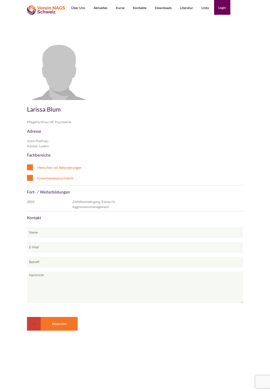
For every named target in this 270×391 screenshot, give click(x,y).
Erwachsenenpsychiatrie (55, 178)
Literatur (186, 8)
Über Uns (78, 8)
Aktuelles (100, 8)
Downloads (163, 8)
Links (205, 8)
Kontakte (139, 8)
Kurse (120, 8)
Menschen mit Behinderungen (59, 167)
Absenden (59, 324)
